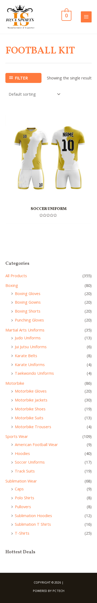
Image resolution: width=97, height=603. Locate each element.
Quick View (48, 197)
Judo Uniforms (28, 337)
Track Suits (25, 471)
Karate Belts (26, 355)
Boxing (11, 285)
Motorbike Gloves (31, 391)
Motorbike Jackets (31, 400)
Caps (19, 488)
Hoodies (22, 453)
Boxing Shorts (27, 311)
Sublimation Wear (21, 481)
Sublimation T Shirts (33, 524)
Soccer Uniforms (30, 462)
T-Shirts (22, 533)
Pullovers (23, 506)
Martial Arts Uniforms (24, 330)
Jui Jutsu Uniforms (31, 346)
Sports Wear (16, 436)
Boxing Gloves (27, 293)
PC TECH (58, 591)
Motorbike (14, 383)
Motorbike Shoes (30, 408)
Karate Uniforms (30, 364)
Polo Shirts (24, 497)
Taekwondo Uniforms (34, 373)
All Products (16, 275)
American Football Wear (36, 444)
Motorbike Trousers (33, 426)
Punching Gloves (29, 320)
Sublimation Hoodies (33, 515)
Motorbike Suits (29, 417)
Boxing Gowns (28, 302)
